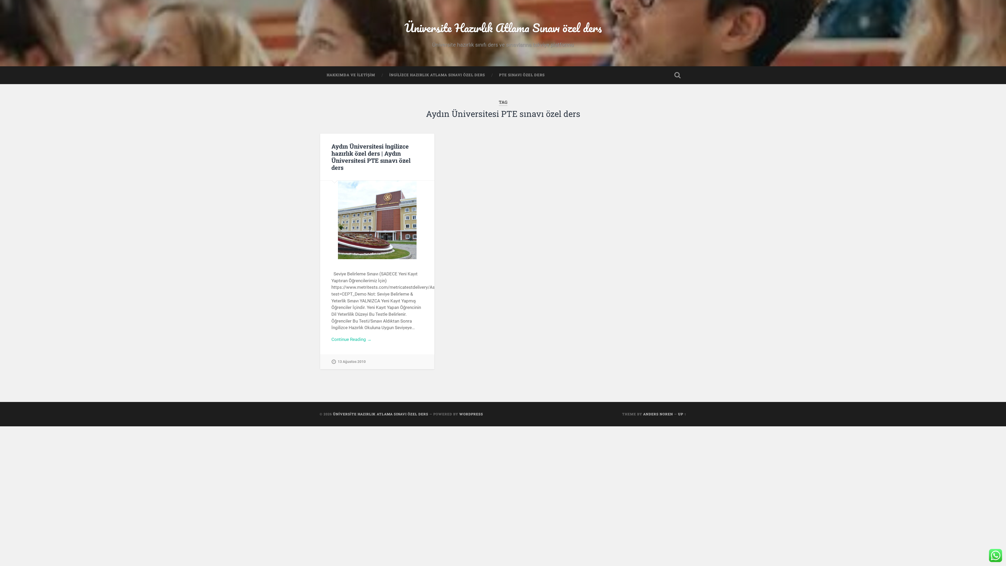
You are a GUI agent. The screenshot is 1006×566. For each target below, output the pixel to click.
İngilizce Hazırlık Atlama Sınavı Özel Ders (437, 75)
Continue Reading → (351, 339)
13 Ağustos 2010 (352, 362)
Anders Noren (658, 414)
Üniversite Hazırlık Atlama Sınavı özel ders (503, 27)
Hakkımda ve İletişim (351, 75)
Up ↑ (682, 414)
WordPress (471, 414)
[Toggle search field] (677, 75)
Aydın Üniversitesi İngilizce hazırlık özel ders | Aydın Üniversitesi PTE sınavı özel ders (371, 156)
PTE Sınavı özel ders (522, 75)
